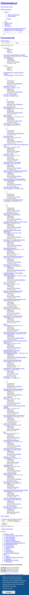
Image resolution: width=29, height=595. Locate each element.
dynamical (18, 176)
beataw (8, 56)
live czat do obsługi (8, 136)
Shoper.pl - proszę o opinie (10, 94)
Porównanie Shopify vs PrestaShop (12, 162)
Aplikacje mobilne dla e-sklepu (11, 213)
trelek (8, 378)
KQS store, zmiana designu (10, 506)
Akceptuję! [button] (9, 592)
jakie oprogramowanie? (9, 107)
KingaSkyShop (20, 133)
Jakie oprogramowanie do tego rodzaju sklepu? (15, 332)
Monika (9, 483)
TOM (17, 462)
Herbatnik (18, 454)
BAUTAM (18, 121)
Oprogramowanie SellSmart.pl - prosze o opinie (15, 222)
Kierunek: (11, 521)
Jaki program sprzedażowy (10, 248)
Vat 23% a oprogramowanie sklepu (12, 498)
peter (8, 87)
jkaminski (18, 168)
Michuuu (9, 458)
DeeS (8, 163)
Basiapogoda (19, 83)
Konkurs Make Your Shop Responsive (13, 316)
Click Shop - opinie (8, 154)
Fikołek (18, 210)
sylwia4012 (9, 172)
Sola (8, 155)
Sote (5, 432)
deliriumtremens (11, 333)
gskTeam (9, 361)
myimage (18, 262)
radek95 (9, 233)
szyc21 (8, 137)
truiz (8, 292)
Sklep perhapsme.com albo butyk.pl (12, 448)
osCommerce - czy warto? (10, 376)
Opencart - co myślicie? (9, 457)
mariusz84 (9, 474)
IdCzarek (9, 508)
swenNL (18, 470)
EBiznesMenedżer (20, 270)
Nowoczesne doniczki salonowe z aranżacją (14, 55)
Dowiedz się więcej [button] (7, 588)
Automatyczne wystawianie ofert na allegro (14, 239)
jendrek (18, 313)
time (8, 369)
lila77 (17, 487)
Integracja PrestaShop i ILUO (11, 307)
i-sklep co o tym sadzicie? (10, 423)
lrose (8, 398)
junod (17, 329)
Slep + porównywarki (9, 282)
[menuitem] (13, 14)
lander (8, 241)
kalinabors (9, 108)
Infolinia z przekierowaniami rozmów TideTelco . (16, 170)
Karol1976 (18, 237)
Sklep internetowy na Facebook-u (12, 123)
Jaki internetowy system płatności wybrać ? (14, 368)
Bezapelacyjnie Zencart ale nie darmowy (14, 389)
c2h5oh (18, 253)
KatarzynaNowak (11, 180)
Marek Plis (9, 416)
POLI (8, 223)
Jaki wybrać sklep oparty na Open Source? (14, 415)
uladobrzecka (19, 141)
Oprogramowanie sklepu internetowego (13, 199)
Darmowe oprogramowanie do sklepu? (13, 291)
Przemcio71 (19, 386)
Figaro (8, 343)
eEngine (9, 317)
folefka (8, 425)
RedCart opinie (7, 115)
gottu (8, 408)
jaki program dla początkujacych (12, 264)
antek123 (9, 441)
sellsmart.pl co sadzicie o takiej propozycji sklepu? (16, 490)
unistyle (9, 309)
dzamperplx (10, 249)
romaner (9, 125)
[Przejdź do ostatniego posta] (20, 61)
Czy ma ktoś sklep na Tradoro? (11, 481)
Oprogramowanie (8, 38)
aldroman (9, 266)
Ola (8, 96)
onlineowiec (10, 188)
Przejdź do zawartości (6, 9)
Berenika (9, 390)
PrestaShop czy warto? (9, 86)
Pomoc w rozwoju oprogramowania (12, 360)
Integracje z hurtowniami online (11, 187)
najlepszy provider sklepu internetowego (13, 256)
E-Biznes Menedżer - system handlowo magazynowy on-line (13, 273)
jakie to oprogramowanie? (10, 473)
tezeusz (18, 437)
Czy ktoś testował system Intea (11, 440)
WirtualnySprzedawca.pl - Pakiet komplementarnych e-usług (12, 351)
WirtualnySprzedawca (12, 353)
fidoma (8, 450)
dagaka (18, 151)
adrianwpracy (10, 116)
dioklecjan (9, 325)
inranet (5, 324)
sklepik (8, 201)
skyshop (18, 197)
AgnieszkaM (10, 75)
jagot (8, 284)
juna (8, 433)
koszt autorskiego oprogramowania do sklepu (15, 299)
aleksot (8, 215)
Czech (8, 257)
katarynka (18, 347)
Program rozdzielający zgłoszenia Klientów (14, 179)
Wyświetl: (4, 519)
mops (8, 147)
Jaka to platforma (8, 397)
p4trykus (18, 403)
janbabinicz (19, 245)
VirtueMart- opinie (8, 465)
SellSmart (18, 227)
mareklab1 (9, 491)
